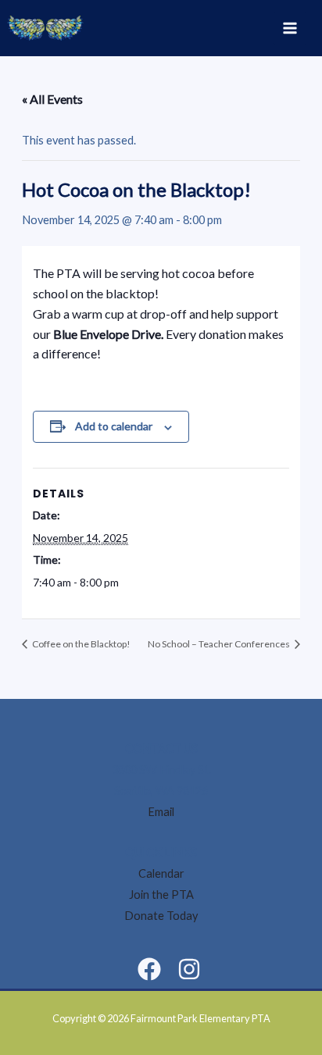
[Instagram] (189, 969)
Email (161, 811)
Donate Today (161, 915)
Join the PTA (161, 894)
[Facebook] (149, 969)
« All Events (52, 98)
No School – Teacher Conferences (220, 644)
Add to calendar (113, 426)
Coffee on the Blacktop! (80, 644)
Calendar (161, 873)
